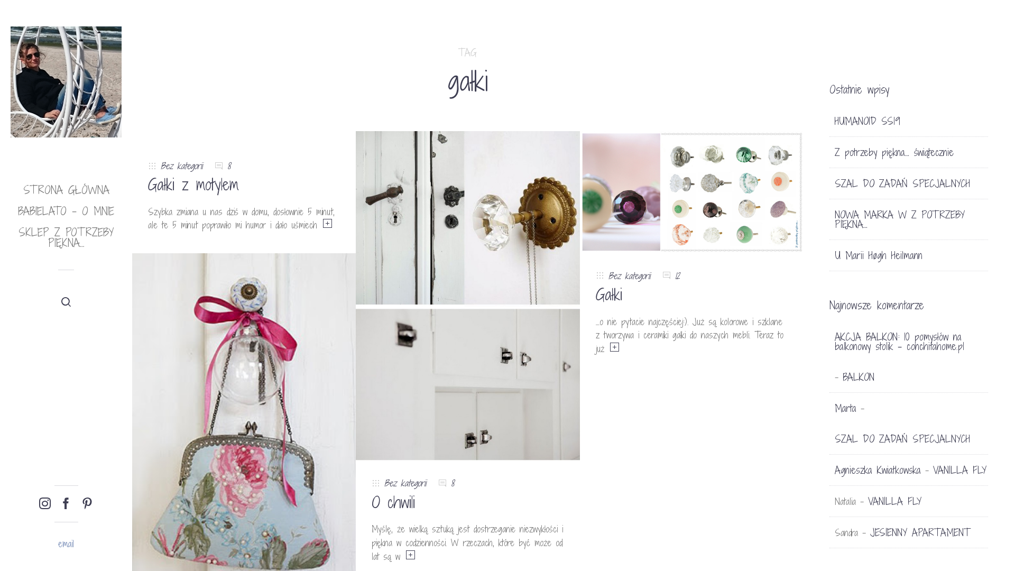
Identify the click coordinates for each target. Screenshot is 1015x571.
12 (677, 276)
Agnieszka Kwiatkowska (878, 470)
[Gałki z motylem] (244, 137)
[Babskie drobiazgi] (244, 422)
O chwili (393, 502)
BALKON (858, 377)
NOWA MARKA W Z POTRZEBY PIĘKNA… (900, 219)
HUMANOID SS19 (867, 121)
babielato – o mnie (66, 211)
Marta (845, 408)
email (66, 544)
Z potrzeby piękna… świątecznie (894, 152)
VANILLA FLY (959, 470)
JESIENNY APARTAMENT (920, 532)
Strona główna (66, 190)
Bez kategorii (181, 166)
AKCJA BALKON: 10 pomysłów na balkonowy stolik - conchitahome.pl (899, 341)
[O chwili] (467, 295)
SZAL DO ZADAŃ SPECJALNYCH (902, 183)
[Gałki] (692, 191)
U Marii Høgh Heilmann (878, 255)
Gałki (609, 294)
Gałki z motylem (193, 184)
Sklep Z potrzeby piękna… (66, 238)
